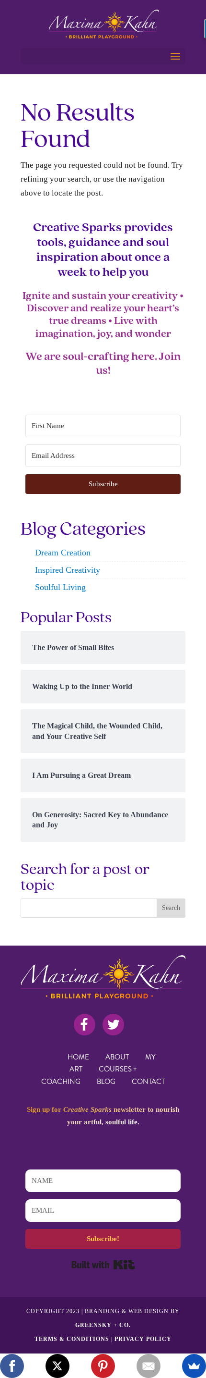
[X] (57, 1366)
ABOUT (117, 1057)
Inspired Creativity (67, 570)
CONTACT (148, 1081)
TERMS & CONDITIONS (71, 1339)
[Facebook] (12, 1366)
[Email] (148, 1366)
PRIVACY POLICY (143, 1339)
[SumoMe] (194, 1366)
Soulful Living (60, 587)
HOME (78, 1057)
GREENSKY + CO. (103, 1325)
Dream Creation (63, 552)
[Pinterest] (103, 1366)
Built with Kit (103, 1264)
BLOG (106, 1081)
